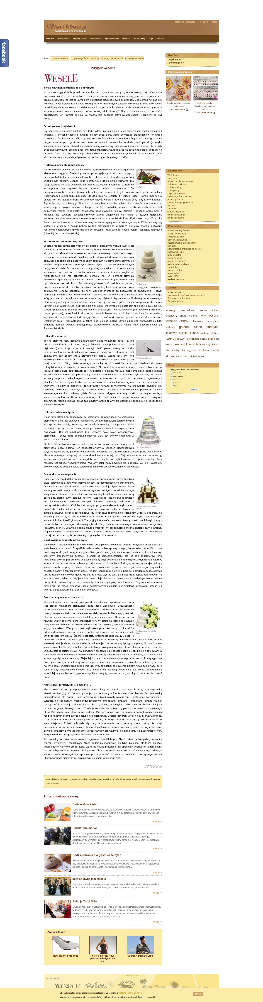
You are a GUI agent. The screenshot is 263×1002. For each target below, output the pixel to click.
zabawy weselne (175, 252)
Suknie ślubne (63, 38)
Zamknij (198, 994)
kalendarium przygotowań (180, 202)
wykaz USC (173, 276)
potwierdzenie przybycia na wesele (184, 249)
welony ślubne (210, 344)
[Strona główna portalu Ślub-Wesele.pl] (69, 27)
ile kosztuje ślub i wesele (179, 196)
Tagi (151, 38)
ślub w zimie (197, 356)
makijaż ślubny (209, 333)
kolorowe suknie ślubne (181, 332)
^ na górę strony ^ (131, 975)
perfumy (170, 327)
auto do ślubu (200, 350)
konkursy (171, 246)
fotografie (172, 208)
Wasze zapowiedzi (176, 233)
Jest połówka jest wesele (89, 878)
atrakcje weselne (134, 58)
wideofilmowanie (175, 211)
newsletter (204, 22)
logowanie (179, 22)
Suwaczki (126, 38)
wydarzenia (182, 356)
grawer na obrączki (176, 261)
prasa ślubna (173, 273)
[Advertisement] (111, 10)
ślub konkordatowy (176, 184)
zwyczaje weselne (176, 193)
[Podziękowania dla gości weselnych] (57, 871)
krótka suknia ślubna (188, 344)
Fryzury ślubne (79, 38)
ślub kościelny (174, 187)
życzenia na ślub (175, 237)
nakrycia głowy (175, 338)
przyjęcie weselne (59, 58)
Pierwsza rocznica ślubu (179, 298)
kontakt (214, 22)
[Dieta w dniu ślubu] (57, 820)
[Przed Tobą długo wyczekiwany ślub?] (57, 844)
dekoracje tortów (176, 320)
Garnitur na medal (84, 828)
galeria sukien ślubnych (198, 327)
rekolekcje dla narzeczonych (181, 181)
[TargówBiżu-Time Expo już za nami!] (57, 917)
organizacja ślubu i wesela (85, 58)
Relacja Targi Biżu (84, 901)
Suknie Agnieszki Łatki (140, 955)
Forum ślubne (95, 38)
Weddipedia (173, 175)
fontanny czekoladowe (112, 58)
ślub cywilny (173, 190)
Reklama (160, 38)
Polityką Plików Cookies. (130, 993)
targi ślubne (173, 267)
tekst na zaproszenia (177, 240)
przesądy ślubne (175, 199)
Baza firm (50, 38)
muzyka (171, 205)
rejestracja (190, 22)
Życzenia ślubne (112, 38)
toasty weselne (174, 258)
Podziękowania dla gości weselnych (96, 855)
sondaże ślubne (175, 270)
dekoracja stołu (59, 779)
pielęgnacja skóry (196, 338)
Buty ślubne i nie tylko (65, 955)
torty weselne (104, 779)
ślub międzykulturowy (177, 350)
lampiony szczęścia (205, 321)
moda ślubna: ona (176, 215)
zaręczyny (172, 178)
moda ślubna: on (175, 218)
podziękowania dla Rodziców (181, 243)
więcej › (157, 821)
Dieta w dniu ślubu (85, 804)
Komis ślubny (139, 38)
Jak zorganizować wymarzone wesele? (186, 295)
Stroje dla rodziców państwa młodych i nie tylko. (102, 958)
